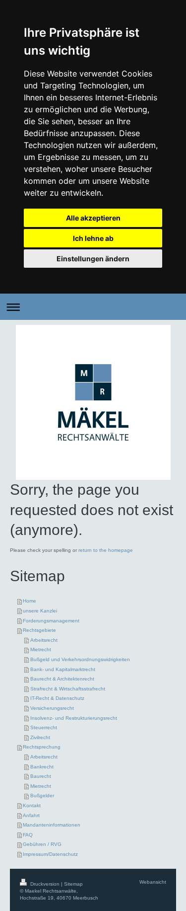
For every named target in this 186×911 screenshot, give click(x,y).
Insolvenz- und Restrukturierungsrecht (73, 718)
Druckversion (45, 884)
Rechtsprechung (42, 747)
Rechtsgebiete (39, 630)
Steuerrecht (43, 727)
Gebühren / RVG (42, 844)
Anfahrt (31, 815)
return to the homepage (105, 550)
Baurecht (40, 776)
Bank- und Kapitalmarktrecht (62, 669)
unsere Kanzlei (40, 610)
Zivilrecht (40, 737)
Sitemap (73, 884)
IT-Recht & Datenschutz (57, 698)
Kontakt (32, 805)
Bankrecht (42, 766)
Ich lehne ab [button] (93, 238)
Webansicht (152, 882)
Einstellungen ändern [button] (93, 258)
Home (29, 601)
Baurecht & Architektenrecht (62, 679)
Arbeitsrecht (44, 640)
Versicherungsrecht (52, 708)
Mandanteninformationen (51, 825)
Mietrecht (40, 649)
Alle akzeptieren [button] (93, 218)
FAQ (28, 834)
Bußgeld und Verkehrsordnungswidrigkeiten (80, 659)
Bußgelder (42, 795)
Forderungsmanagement (51, 620)
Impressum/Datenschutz (50, 854)
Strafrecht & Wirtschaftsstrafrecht (67, 688)
